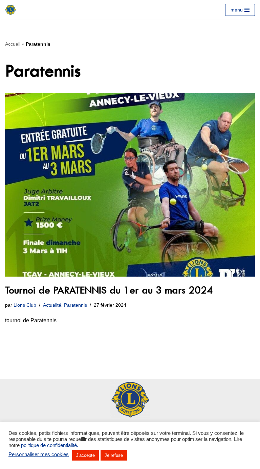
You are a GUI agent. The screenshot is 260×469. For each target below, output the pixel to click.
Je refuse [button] (114, 455)
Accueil (12, 44)
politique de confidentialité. (49, 445)
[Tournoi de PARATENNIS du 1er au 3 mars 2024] (130, 185)
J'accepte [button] (85, 455)
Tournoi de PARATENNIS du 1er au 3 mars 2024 (109, 290)
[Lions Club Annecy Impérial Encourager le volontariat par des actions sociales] (10, 10)
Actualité (52, 305)
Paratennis (75, 305)
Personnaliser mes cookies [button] (38, 454)
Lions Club (25, 305)
